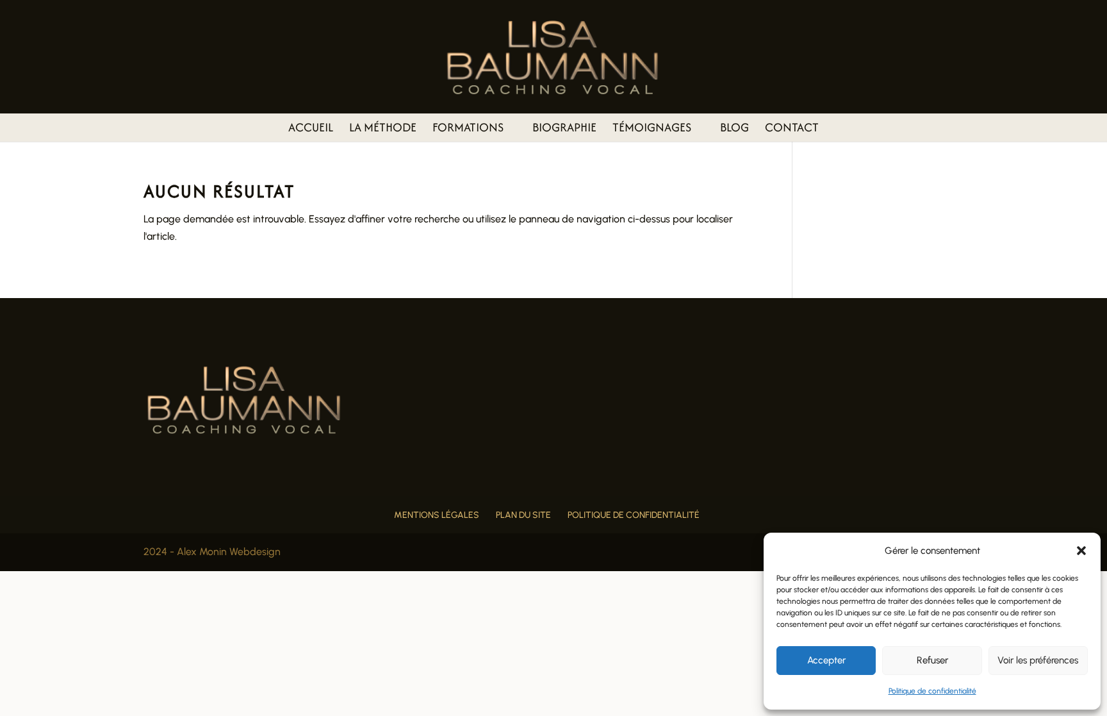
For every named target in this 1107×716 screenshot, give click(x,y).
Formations (468, 129)
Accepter (826, 660)
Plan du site (523, 515)
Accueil (310, 129)
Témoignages (651, 129)
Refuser (932, 660)
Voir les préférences (1037, 660)
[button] (1081, 550)
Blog (734, 129)
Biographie (564, 129)
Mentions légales (436, 515)
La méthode (382, 129)
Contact (792, 129)
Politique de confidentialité (932, 691)
